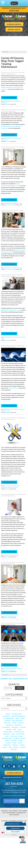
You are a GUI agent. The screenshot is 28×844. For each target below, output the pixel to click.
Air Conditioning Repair (8, 718)
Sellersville (22, 744)
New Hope (22, 738)
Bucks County (6, 485)
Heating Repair (16, 337)
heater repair (10, 409)
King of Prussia (13, 736)
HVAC (8, 410)
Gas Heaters (8, 204)
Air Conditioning (6, 716)
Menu (2, 4)
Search (19, 688)
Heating (7, 104)
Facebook (4, 766)
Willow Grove (14, 749)
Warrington (23, 747)
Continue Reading (9, 97)
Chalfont (14, 722)
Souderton (4, 747)
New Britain (16, 738)
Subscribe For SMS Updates (12, 777)
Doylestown (6, 555)
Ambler (5, 409)
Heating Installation (13, 668)
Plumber (15, 742)
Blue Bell (22, 718)
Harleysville (8, 729)
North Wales (14, 740)
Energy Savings (18, 725)
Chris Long (21, 72)
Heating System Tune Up (12, 487)
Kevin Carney (11, 74)
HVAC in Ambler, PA (14, 388)
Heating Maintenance (8, 101)
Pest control (8, 742)
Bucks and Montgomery (17, 720)
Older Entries (5, 51)
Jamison (7, 736)
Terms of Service (15, 801)
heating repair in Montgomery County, (11, 310)
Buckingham (7, 720)
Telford (10, 747)
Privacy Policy (10, 801)
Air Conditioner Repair (17, 713)
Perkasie (21, 740)
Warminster (16, 747)
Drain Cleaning (9, 725)
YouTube (14, 766)
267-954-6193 (14, 783)
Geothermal (23, 727)
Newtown (7, 740)
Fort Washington (6, 727)
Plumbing (20, 742)
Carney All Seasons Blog (14, 679)
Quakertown (15, 744)
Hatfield (15, 729)
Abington (8, 713)
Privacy (21, 802)
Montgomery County (17, 203)
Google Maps (24, 766)
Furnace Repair (13, 485)
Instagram (19, 766)
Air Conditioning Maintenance (18, 716)
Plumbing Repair (7, 744)
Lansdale (21, 736)
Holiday (13, 733)
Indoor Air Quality (11, 670)
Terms (23, 802)
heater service (16, 409)
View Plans (14, 10)
